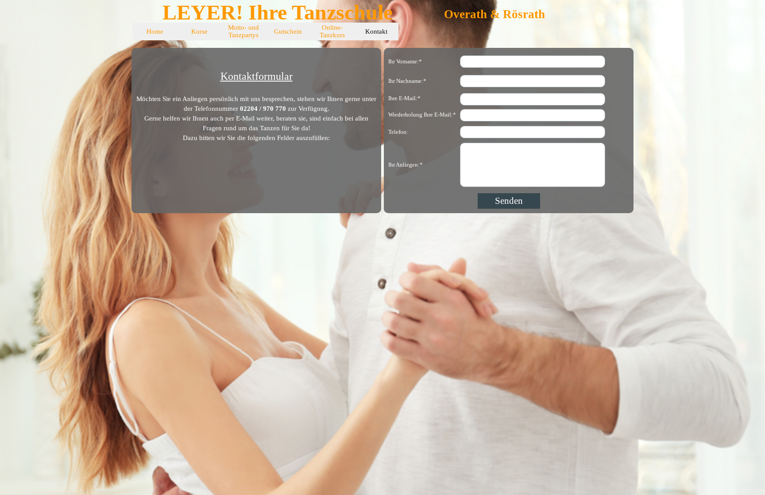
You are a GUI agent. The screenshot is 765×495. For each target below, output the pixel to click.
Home (155, 31)
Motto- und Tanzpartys (243, 31)
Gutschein (288, 31)
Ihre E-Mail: (404, 98)
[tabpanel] (256, 97)
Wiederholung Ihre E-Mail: (422, 114)
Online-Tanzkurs (332, 31)
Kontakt (376, 31)
